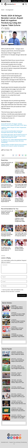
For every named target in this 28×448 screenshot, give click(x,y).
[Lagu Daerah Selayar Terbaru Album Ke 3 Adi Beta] (6, 382)
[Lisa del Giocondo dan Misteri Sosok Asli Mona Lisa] (6, 403)
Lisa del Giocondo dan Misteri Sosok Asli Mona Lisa (18, 403)
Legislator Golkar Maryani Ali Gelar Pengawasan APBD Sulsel (13, 128)
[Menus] (2, 4)
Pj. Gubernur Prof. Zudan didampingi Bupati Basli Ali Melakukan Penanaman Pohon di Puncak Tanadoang (14, 141)
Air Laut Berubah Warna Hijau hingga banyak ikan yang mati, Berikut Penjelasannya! (17, 367)
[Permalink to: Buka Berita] (2, 28)
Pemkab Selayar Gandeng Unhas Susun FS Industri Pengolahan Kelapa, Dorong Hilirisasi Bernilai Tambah (18, 321)
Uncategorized (5, 13)
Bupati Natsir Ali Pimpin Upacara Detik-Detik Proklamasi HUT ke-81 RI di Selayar (18, 328)
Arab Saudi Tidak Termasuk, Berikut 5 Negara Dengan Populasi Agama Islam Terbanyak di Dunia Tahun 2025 (18, 374)
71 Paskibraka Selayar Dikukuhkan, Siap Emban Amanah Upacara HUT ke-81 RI (18, 335)
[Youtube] (17, 437)
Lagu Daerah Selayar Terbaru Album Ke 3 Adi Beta (17, 381)
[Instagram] (14, 437)
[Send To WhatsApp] (25, 155)
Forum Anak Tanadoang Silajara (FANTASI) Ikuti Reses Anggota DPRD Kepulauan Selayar (17, 360)
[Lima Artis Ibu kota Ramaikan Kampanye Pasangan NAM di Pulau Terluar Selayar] (7, 179)
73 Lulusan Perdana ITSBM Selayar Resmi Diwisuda (18, 314)
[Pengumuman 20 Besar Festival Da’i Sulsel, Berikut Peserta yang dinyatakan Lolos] (6, 410)
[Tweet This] (16, 155)
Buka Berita (6, 28)
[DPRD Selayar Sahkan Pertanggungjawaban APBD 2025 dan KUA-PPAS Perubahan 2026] (6, 308)
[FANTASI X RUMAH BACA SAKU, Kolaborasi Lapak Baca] (6, 354)
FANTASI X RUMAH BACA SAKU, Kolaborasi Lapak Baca (17, 353)
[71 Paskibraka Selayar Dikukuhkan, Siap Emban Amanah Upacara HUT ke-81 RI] (6, 336)
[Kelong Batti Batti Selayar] (6, 389)
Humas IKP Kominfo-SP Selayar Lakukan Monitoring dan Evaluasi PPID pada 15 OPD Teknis (14, 124)
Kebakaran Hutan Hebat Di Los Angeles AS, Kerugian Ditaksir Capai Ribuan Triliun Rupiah (18, 417)
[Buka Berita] (11, 4)
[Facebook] (8, 437)
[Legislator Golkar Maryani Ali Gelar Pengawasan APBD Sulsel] (21, 165)
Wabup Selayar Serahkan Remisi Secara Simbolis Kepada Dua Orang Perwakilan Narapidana (14, 145)
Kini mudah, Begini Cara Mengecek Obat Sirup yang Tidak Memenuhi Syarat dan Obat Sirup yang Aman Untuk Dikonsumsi (18, 396)
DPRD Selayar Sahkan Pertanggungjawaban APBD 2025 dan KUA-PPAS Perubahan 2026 (18, 307)
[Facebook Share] (13, 155)
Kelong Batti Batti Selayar (18, 388)
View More (13, 342)
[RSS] (20, 437)
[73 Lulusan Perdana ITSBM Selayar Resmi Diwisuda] (6, 315)
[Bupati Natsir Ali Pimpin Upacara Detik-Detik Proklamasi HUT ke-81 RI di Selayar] (6, 329)
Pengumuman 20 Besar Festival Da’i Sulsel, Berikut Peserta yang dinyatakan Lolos (18, 410)
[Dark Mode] (23, 4)
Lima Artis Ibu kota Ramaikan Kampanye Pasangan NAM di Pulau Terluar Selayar (11, 131)
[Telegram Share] (22, 155)
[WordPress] (11, 437)
